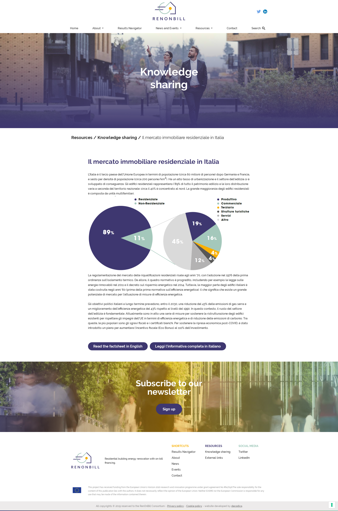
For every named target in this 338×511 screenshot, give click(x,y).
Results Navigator (130, 28)
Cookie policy (194, 506)
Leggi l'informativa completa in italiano (188, 346)
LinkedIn (244, 457)
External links (214, 457)
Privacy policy (175, 506)
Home (74, 28)
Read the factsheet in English (117, 346)
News (175, 463)
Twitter (243, 451)
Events (176, 469)
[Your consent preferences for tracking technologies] (331, 504)
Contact (232, 28)
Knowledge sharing (117, 137)
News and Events (167, 28)
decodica (236, 506)
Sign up (169, 409)
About (96, 28)
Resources (203, 28)
